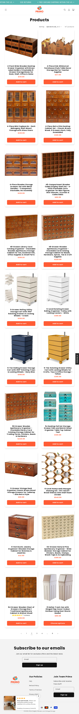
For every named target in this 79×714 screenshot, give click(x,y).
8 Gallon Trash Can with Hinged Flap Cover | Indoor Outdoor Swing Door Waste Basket (57, 610)
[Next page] (58, 633)
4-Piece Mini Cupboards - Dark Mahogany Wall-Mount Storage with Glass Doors (21, 128)
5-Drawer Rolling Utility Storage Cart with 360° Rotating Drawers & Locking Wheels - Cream (21, 313)
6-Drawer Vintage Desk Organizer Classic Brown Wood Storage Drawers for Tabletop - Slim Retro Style (21, 491)
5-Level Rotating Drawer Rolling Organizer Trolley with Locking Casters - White (57, 311)
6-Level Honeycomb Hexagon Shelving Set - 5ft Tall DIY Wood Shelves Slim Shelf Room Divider (58, 492)
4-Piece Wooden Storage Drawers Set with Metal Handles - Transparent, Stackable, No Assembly (21, 188)
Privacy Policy (34, 694)
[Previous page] (21, 633)
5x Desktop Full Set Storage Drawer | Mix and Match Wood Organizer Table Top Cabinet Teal (58, 429)
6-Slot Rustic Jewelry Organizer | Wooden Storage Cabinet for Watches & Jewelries (21, 550)
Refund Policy (34, 685)
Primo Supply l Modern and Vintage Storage (42, 711)
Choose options (58, 623)
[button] (6, 10)
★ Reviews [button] (77, 359)
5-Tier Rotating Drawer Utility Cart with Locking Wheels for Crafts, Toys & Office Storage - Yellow (57, 371)
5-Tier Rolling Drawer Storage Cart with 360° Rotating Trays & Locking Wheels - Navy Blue (21, 370)
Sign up (39, 665)
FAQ (30, 681)
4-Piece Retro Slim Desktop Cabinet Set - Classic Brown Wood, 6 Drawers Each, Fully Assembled (58, 129)
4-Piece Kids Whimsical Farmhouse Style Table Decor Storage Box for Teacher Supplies (57, 69)
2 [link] (31, 633)
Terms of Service (35, 690)
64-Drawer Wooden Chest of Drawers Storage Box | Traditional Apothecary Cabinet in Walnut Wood (21, 610)
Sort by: (42, 27)
